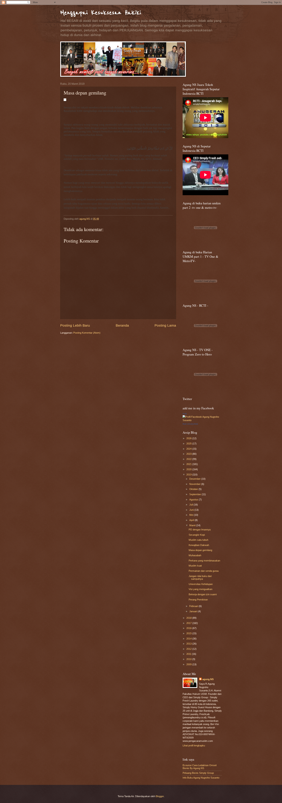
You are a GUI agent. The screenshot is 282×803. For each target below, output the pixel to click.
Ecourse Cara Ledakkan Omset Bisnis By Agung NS (200, 767)
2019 (189, 474)
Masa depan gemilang (200, 550)
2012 (189, 649)
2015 (189, 633)
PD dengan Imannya (200, 529)
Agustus (194, 499)
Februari (194, 606)
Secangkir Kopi (197, 535)
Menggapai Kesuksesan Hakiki (100, 12)
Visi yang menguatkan (200, 589)
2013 (189, 643)
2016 (189, 628)
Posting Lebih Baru (75, 325)
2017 (189, 623)
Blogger (160, 796)
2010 (189, 659)
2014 (189, 638)
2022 (189, 459)
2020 (189, 469)
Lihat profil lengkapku (194, 745)
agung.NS (208, 679)
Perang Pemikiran (198, 599)
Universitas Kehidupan (201, 584)
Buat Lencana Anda (190, 424)
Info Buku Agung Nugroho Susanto (201, 777)
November (195, 484)
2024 (189, 449)
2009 (189, 664)
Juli (191, 504)
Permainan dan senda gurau (204, 571)
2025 (189, 443)
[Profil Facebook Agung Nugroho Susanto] (202, 420)
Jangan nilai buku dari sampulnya (200, 577)
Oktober (194, 489)
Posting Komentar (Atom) (86, 332)
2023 (189, 454)
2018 (189, 618)
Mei (191, 515)
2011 (189, 654)
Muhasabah (195, 555)
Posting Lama (165, 325)
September (195, 494)
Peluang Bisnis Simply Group (198, 773)
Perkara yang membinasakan (204, 560)
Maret (192, 525)
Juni (191, 510)
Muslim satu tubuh (198, 540)
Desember (195, 479)
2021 (189, 464)
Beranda (122, 325)
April (192, 520)
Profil (185, 414)
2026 (189, 438)
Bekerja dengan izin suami (203, 594)
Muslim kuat (195, 565)
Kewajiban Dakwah (199, 545)
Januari (193, 611)
